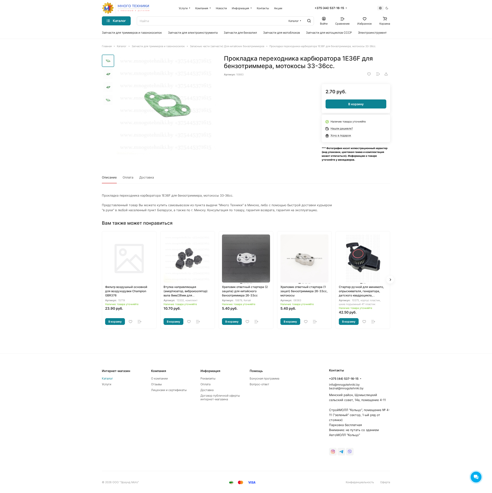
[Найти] (309, 20)
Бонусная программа (264, 378)
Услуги (106, 384)
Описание (109, 177)
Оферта (385, 482)
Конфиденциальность (360, 482)
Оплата (128, 177)
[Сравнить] (378, 74)
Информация (210, 371)
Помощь (256, 371)
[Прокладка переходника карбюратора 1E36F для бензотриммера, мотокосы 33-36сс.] (166, 104)
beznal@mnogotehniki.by (346, 388)
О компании (159, 378)
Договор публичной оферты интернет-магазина (220, 397)
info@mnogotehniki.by (344, 384)
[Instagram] (333, 451)
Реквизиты (207, 378)
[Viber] (350, 451)
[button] (390, 280)
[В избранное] (369, 74)
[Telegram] (341, 451)
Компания (158, 371)
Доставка (146, 177)
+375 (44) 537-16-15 (329, 8)
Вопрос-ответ (259, 384)
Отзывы (156, 384)
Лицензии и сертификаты (169, 390)
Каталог (107, 378)
